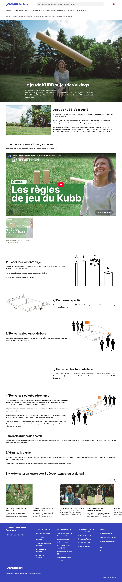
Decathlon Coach (84, 535)
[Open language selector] (114, 4)
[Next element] (114, 480)
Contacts (103, 551)
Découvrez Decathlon (42, 534)
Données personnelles (108, 537)
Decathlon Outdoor (85, 543)
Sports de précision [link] (25, 16)
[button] (19, 231)
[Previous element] (108, 480)
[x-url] (11, 534)
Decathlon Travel (84, 546)
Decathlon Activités (85, 539)
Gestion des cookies (107, 541)
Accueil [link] (8, 16)
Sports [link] (15, 16)
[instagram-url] (19, 534)
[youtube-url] (15, 534)
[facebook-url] (7, 534)
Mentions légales (106, 534)
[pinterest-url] (22, 534)
